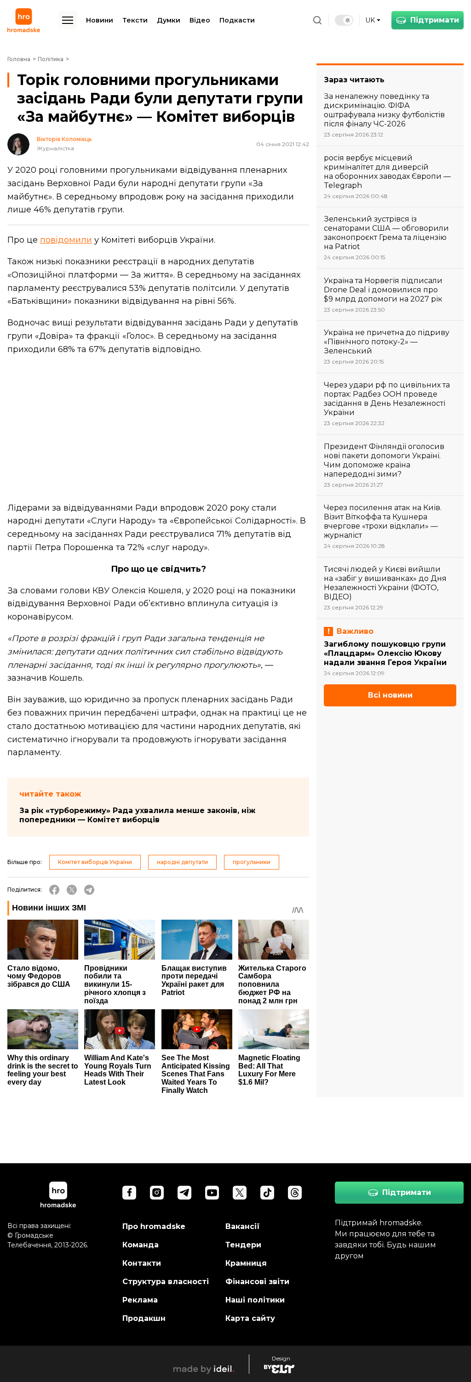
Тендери (243, 1244)
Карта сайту (250, 1318)
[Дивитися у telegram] (184, 1193)
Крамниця (246, 1263)
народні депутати (182, 862)
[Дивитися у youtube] (212, 1193)
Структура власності (165, 1281)
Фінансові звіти (257, 1281)
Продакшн (144, 1318)
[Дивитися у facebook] (129, 1193)
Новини (99, 20)
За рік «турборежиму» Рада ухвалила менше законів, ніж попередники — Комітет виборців (137, 815)
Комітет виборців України (95, 862)
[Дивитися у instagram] (157, 1193)
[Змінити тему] (344, 20)
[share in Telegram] (89, 890)
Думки (168, 20)
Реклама (140, 1300)
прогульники (251, 862)
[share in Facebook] (54, 890)
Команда (140, 1244)
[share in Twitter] (72, 890)
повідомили (66, 240)
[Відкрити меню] (67, 20)
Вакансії (242, 1226)
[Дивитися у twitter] (240, 1193)
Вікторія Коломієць (64, 139)
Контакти (141, 1263)
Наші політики (255, 1300)
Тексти (135, 20)
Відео (200, 20)
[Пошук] (317, 20)
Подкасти (237, 20)
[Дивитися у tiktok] (267, 1193)
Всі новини (390, 695)
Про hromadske (153, 1226)
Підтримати (434, 20)
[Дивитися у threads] (295, 1193)
